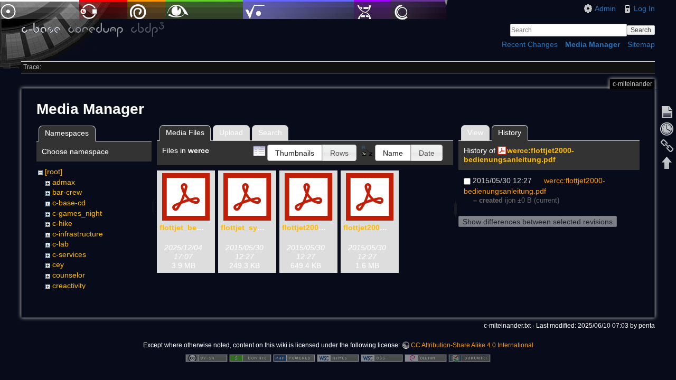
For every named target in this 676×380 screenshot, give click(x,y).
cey (58, 264)
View (475, 132)
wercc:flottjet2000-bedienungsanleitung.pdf (519, 155)
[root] (53, 171)
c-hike (62, 223)
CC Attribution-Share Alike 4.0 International (472, 345)
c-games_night (77, 213)
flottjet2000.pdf (370, 227)
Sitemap (641, 44)
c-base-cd (69, 202)
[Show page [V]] (667, 111)
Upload (231, 132)
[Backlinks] (667, 145)
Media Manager (592, 44)
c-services (69, 254)
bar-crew (67, 192)
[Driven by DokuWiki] (469, 357)
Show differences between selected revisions (538, 221)
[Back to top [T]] (667, 162)
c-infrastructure (77, 234)
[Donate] (250, 357)
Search (641, 30)
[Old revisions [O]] (667, 128)
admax (63, 182)
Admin (605, 8)
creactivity (69, 285)
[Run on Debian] (426, 357)
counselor (68, 275)
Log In (644, 8)
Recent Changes (530, 44)
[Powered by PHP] (294, 357)
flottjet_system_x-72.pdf (264, 227)
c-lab (60, 244)
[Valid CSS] (382, 357)
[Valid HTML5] (338, 357)
